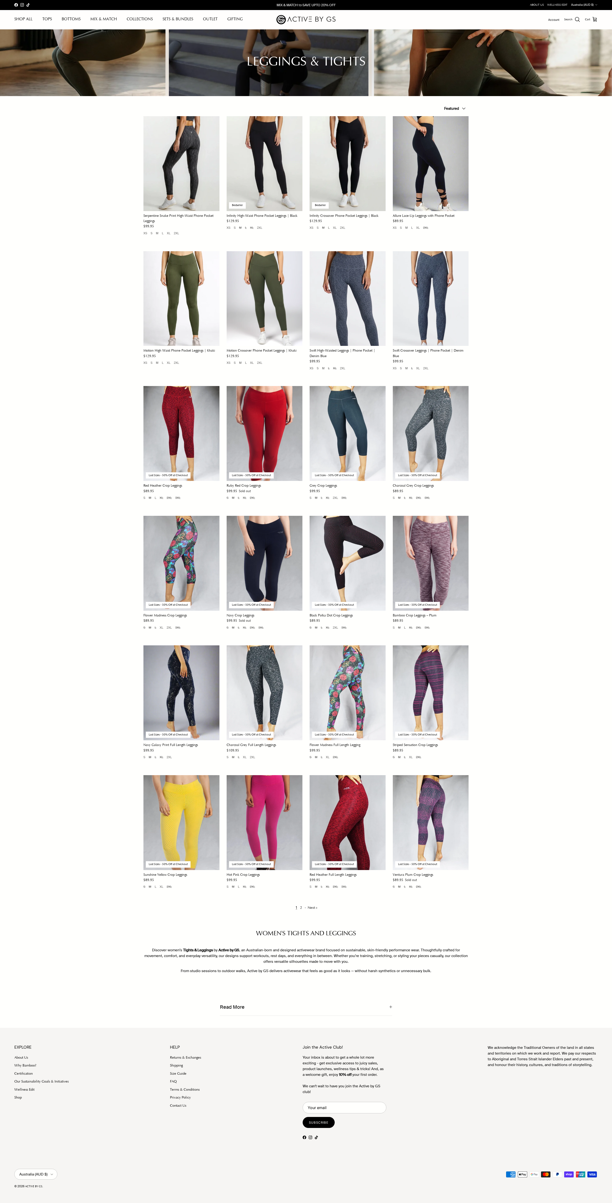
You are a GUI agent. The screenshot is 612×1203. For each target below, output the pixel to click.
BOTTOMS (71, 19)
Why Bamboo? (25, 1065)
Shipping (176, 1065)
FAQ (173, 1081)
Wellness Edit (24, 1090)
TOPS (47, 19)
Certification (23, 1074)
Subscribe (318, 1122)
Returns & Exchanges (185, 1058)
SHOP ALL (23, 19)
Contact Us (178, 1106)
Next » (312, 908)
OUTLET (210, 19)
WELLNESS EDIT (557, 5)
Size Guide (178, 1074)
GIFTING (235, 19)
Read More (232, 1007)
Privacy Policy (180, 1098)
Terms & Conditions (185, 1090)
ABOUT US (537, 5)
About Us (21, 1058)
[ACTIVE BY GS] (306, 20)
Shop (18, 1098)
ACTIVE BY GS (33, 1186)
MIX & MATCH (103, 19)
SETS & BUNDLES (178, 19)
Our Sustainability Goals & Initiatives (41, 1081)
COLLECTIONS (140, 19)
